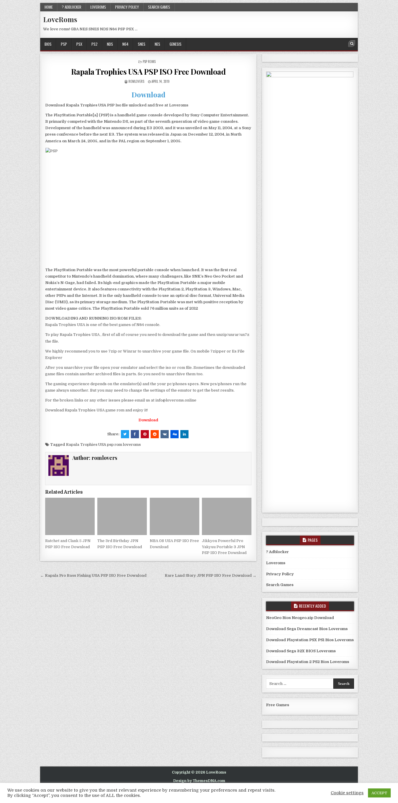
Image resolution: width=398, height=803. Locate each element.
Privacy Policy (127, 7)
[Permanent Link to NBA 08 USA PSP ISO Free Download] (174, 516)
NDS (110, 44)
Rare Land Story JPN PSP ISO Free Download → (210, 575)
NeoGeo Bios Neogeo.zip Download (300, 618)
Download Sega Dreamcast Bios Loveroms (307, 629)
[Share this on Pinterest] (145, 434)
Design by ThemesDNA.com (199, 781)
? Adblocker (71, 7)
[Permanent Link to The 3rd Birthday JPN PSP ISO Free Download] (122, 516)
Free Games (277, 705)
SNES (141, 44)
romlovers (136, 81)
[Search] (351, 43)
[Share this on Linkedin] (184, 434)
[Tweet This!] (125, 434)
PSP (64, 44)
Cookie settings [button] (347, 792)
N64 (125, 44)
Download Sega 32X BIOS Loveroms (301, 651)
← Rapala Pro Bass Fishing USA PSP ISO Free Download (93, 575)
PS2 (94, 44)
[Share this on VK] (165, 434)
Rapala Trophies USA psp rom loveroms (103, 444)
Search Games (159, 7)
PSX (79, 44)
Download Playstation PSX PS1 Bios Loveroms (310, 640)
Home (49, 7)
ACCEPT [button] (379, 793)
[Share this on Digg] (174, 434)
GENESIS (176, 44)
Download (148, 94)
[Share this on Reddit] (155, 434)
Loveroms (98, 7)
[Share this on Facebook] (135, 434)
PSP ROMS (149, 61)
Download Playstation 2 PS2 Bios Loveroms (307, 662)
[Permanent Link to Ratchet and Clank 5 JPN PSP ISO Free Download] (70, 516)
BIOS (48, 44)
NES (157, 44)
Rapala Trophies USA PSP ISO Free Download (148, 71)
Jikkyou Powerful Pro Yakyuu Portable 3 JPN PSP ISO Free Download (224, 547)
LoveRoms (60, 19)
